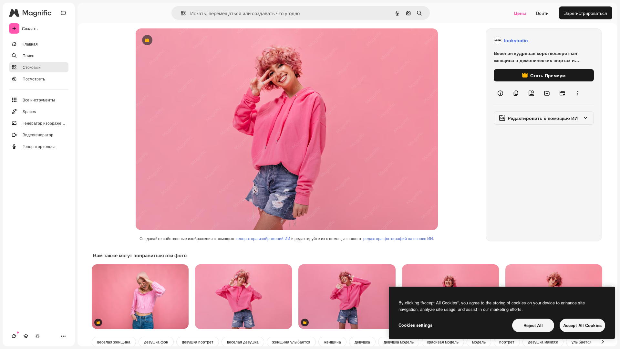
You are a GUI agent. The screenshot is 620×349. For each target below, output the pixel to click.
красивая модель (443, 341)
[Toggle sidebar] (63, 13)
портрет (506, 341)
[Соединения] (14, 336)
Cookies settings (415, 325)
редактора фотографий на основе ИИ (398, 238)
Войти (542, 13)
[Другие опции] (577, 93)
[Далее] (602, 342)
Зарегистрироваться (585, 13)
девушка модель (399, 341)
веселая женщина (113, 341)
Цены (520, 13)
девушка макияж (543, 341)
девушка (362, 341)
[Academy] (26, 336)
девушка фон (156, 341)
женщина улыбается (291, 341)
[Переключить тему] (37, 336)
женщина (332, 341)
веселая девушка (243, 341)
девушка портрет (197, 341)
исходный (179, 40)
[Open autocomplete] (181, 13)
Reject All (533, 325)
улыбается (582, 341)
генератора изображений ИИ (263, 238)
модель (479, 341)
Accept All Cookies (582, 325)
